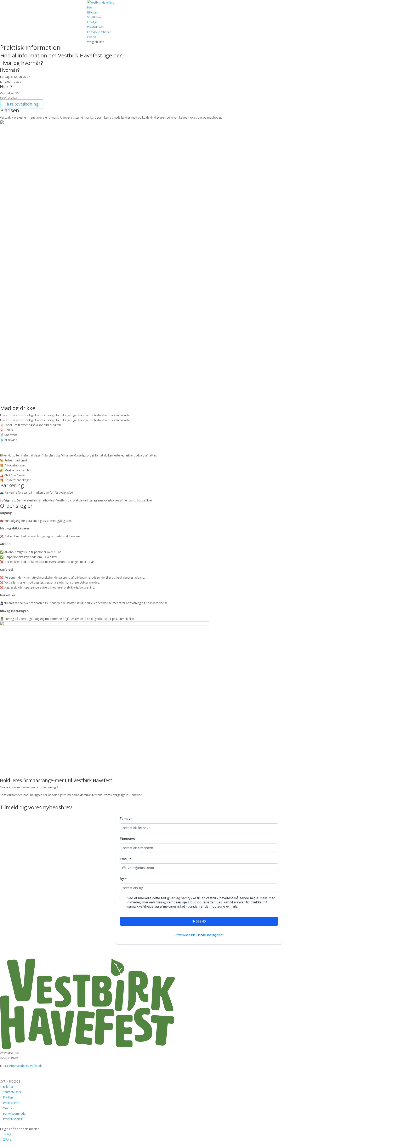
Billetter (92, 12)
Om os (91, 37)
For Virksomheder (99, 32)
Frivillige (92, 22)
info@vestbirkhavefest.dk (25, 1066)
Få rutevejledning (22, 104)
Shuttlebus (94, 17)
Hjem (90, 7)
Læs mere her (18, 801)
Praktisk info (95, 27)
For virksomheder (15, 1113)
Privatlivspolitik (13, 1119)
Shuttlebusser (12, 1092)
